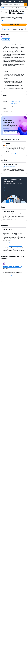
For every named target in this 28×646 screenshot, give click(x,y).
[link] (19, 7)
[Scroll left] (1, 29)
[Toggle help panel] (26, 8)
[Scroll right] (27, 29)
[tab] (6, 29)
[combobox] (12, 4)
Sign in (25, 1)
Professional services (15, 106)
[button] (24, 13)
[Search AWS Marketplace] (25, 4)
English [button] (20, 1)
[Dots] (12, 284)
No (11, 111)
